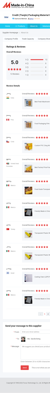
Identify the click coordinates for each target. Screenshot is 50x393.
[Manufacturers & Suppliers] (19, 5)
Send (25, 367)
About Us (33, 26)
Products (21, 26)
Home (7, 26)
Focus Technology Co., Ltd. (32, 383)
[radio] (9, 69)
